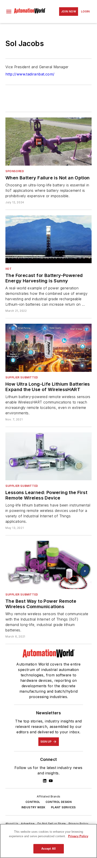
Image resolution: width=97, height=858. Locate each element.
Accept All (48, 848)
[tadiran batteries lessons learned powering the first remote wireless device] (48, 456)
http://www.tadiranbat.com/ (29, 74)
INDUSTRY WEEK (33, 807)
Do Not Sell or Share (51, 823)
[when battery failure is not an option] (48, 141)
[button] (8, 11)
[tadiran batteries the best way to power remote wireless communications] (48, 565)
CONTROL (32, 802)
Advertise (28, 823)
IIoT (8, 268)
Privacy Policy (78, 823)
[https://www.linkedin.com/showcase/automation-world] (44, 780)
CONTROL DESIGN (59, 802)
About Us (11, 823)
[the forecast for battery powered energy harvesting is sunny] (48, 239)
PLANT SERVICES (63, 807)
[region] (48, 841)
